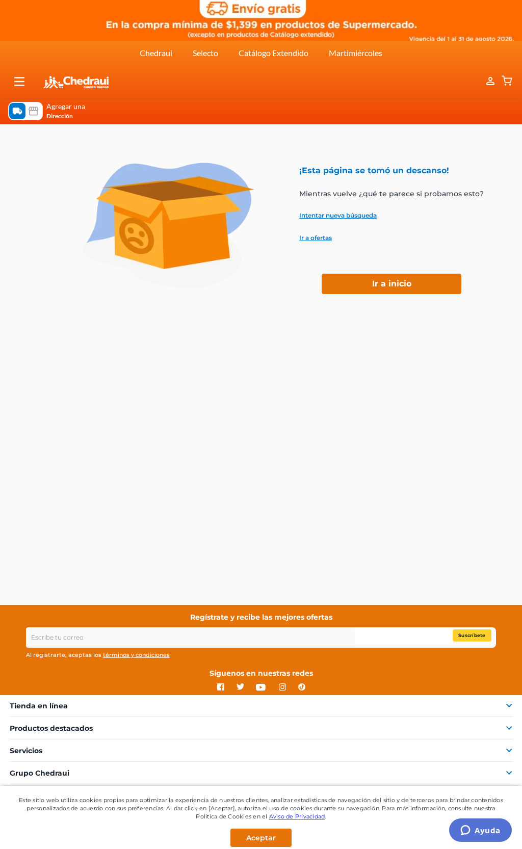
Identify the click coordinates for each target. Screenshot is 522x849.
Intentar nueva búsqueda (338, 216)
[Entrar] (485, 81)
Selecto (205, 53)
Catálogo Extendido (273, 53)
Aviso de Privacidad (297, 816)
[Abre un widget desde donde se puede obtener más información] (480, 831)
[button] (19, 81)
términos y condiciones (136, 654)
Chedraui (156, 53)
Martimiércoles (355, 53)
